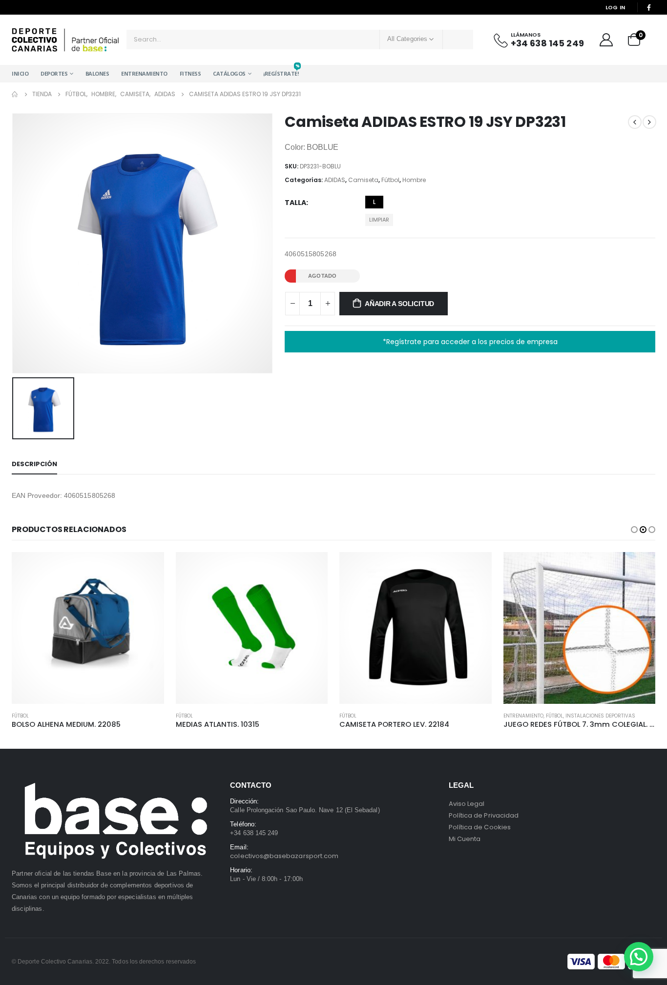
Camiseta (363, 180)
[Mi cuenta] (606, 39)
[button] (634, 529)
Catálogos (229, 73)
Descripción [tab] (34, 464)
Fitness (190, 73)
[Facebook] (649, 7)
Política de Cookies (480, 827)
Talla (295, 202)
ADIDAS (334, 180)
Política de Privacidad (484, 815)
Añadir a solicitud (399, 304)
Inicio (20, 73)
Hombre (414, 180)
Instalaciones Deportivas (600, 715)
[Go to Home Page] (15, 94)
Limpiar (379, 220)
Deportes (54, 73)
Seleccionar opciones (148, 568)
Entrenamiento (144, 73)
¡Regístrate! (280, 71)
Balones (97, 73)
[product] (88, 628)
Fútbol (390, 180)
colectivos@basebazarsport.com (284, 856)
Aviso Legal (467, 803)
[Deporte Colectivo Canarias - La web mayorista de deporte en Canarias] (65, 40)
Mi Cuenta (465, 838)
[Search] (458, 39)
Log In (615, 7)
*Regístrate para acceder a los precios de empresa (470, 342)
